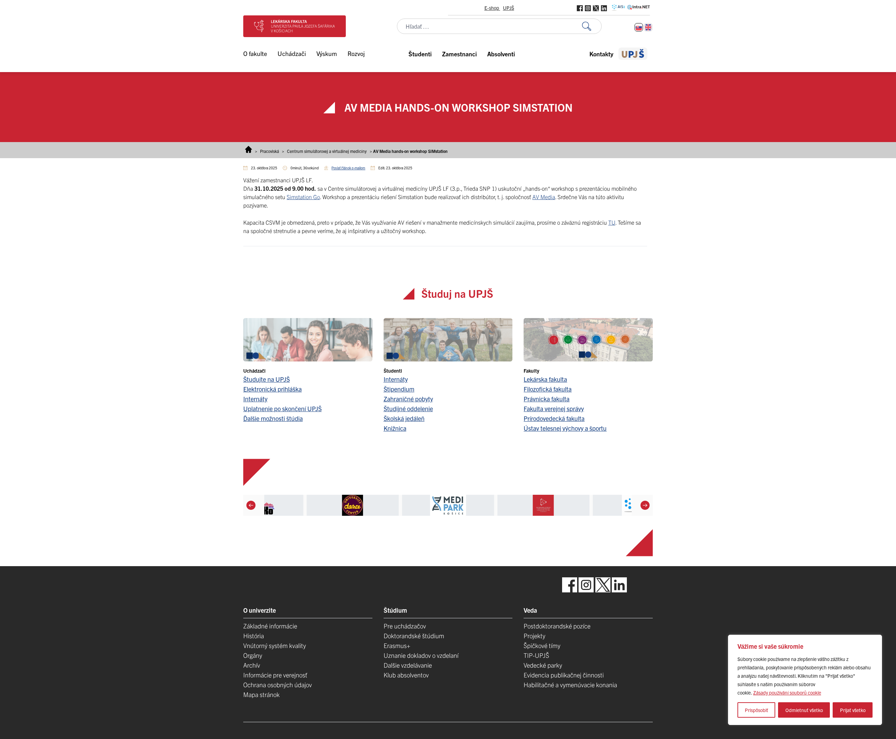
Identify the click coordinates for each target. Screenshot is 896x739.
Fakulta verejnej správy (554, 408)
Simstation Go (303, 196)
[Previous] (250, 505)
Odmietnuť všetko (804, 710)
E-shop (492, 8)
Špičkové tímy (542, 645)
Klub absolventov (406, 675)
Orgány (252, 655)
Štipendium (399, 389)
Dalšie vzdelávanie (408, 665)
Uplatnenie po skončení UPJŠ (282, 408)
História (253, 636)
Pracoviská (269, 151)
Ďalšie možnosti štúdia (273, 418)
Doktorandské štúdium (414, 636)
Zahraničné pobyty (408, 399)
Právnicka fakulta (546, 399)
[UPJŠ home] (633, 54)
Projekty (534, 636)
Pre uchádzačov (405, 626)
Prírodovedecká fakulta (554, 418)
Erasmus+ (397, 645)
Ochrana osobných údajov (277, 685)
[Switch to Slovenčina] (639, 27)
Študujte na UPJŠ (266, 379)
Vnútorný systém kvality (274, 645)
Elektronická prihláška (272, 389)
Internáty (255, 399)
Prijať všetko (853, 710)
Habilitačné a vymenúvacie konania (570, 685)
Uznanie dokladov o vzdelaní (421, 655)
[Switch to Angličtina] (648, 27)
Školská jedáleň (404, 418)
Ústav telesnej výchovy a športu (565, 428)
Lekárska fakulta (545, 379)
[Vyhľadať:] (592, 26)
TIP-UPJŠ (536, 655)
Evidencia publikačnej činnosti (564, 675)
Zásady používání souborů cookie (787, 692)
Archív (251, 665)
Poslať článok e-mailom (348, 168)
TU (611, 222)
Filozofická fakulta (548, 389)
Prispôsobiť (756, 710)
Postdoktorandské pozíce (557, 626)
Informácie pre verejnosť (275, 675)
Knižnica (395, 428)
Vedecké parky (543, 665)
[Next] (645, 505)
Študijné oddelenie (408, 408)
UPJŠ (508, 8)
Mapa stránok (261, 694)
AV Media (543, 196)
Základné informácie (270, 626)
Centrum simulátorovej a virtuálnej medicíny (327, 151)
